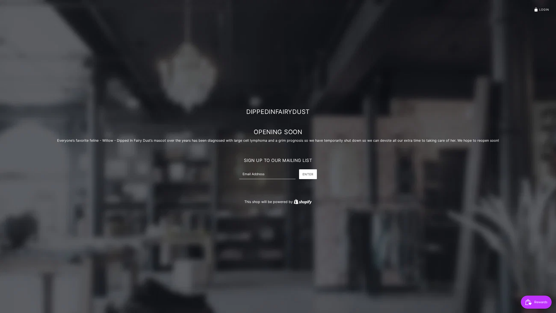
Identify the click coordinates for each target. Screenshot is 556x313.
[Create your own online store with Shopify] (303, 202)
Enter (308, 174)
